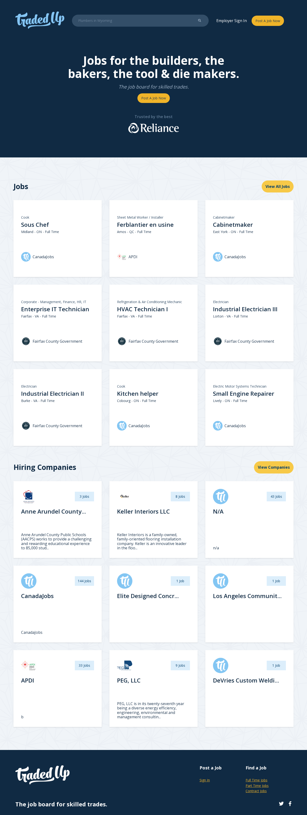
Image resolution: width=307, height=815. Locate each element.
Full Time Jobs (256, 780)
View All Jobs (278, 186)
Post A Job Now (267, 20)
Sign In (205, 780)
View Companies (274, 467)
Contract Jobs (256, 791)
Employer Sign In (231, 20)
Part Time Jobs (257, 785)
